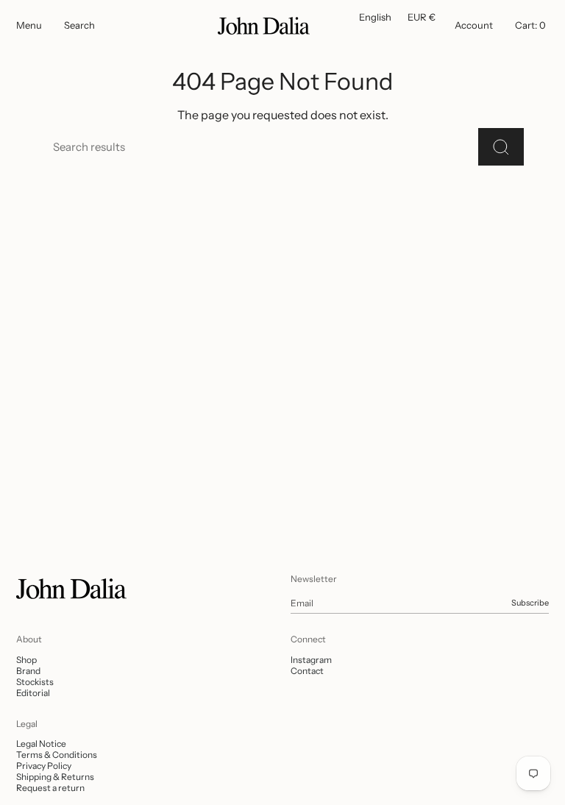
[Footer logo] (71, 588)
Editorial (33, 692)
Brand (28, 670)
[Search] (501, 147)
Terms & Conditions (56, 754)
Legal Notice (41, 743)
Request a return (50, 787)
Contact (307, 670)
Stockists (35, 681)
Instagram (311, 659)
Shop (26, 659)
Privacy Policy (43, 765)
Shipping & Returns (55, 776)
